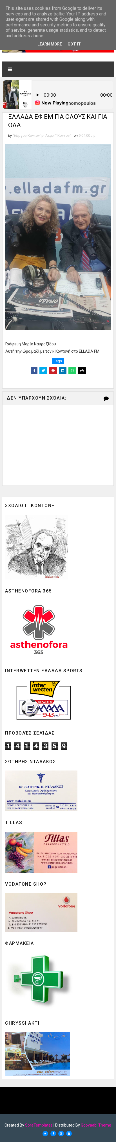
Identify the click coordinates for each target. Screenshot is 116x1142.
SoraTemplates (39, 1125)
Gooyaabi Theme (96, 1125)
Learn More (49, 44)
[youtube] (69, 1133)
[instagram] (61, 1133)
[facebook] (53, 1133)
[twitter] (45, 1133)
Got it (74, 44)
